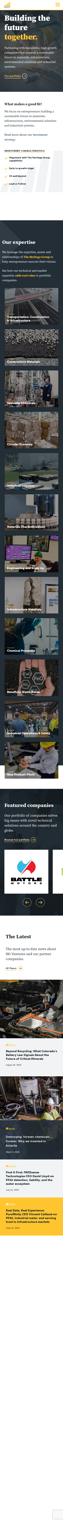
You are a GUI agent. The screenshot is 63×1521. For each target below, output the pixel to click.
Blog (12, 1045)
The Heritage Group (37, 257)
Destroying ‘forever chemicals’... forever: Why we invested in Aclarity (29, 1141)
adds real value (25, 275)
